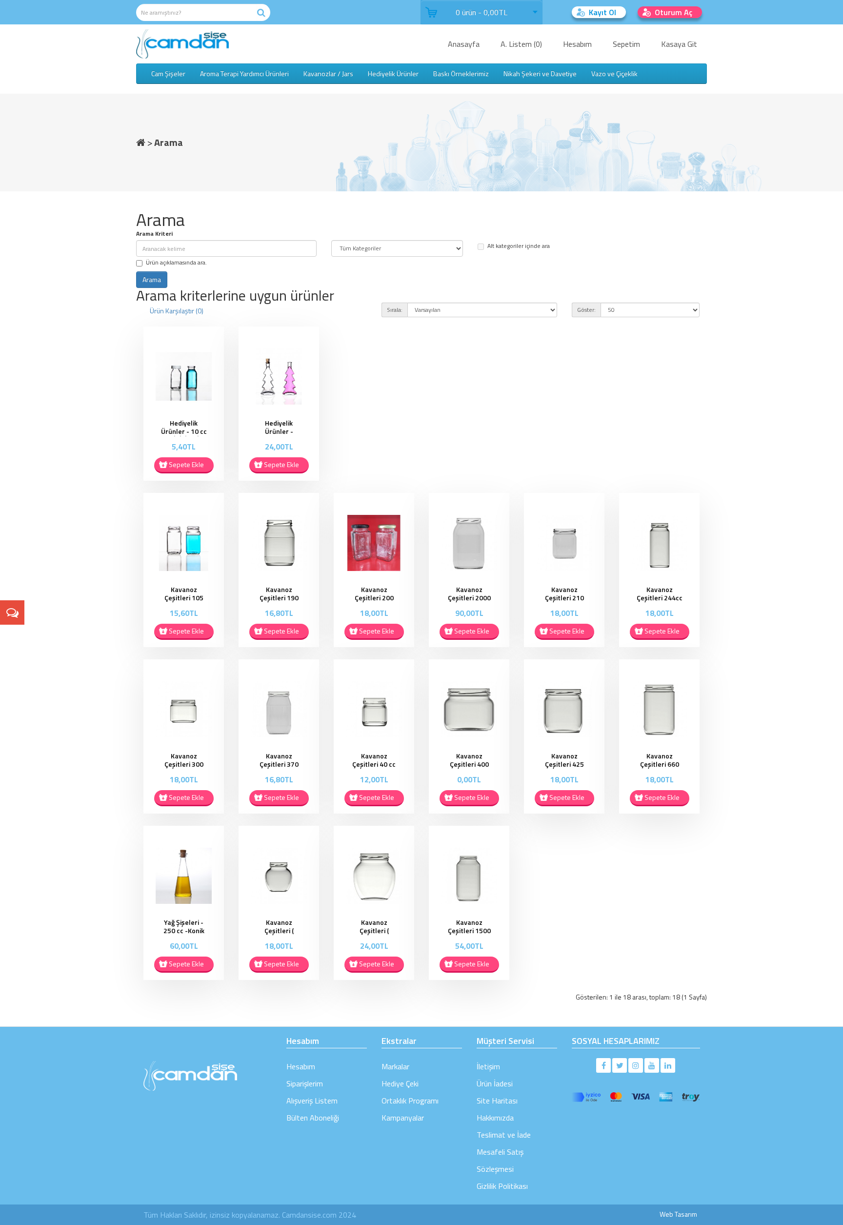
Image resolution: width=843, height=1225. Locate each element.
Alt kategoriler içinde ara (518, 246)
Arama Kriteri (154, 233)
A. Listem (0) (521, 44)
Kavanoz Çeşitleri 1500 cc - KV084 (469, 930)
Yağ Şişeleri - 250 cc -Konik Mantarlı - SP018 (183, 934)
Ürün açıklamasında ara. (176, 262)
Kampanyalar (402, 1117)
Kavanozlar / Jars (328, 73)
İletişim (488, 1066)
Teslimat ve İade (504, 1135)
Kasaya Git (679, 44)
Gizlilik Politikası (502, 1186)
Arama (168, 142)
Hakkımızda (495, 1117)
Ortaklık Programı (410, 1100)
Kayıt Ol (602, 12)
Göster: (586, 309)
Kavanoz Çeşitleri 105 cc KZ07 (183, 597)
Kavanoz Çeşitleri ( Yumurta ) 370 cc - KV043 (374, 934)
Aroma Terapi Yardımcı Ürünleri (244, 73)
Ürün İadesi (495, 1083)
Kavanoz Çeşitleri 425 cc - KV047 (564, 764)
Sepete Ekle (186, 464)
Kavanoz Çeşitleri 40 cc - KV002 (374, 764)
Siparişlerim (304, 1083)
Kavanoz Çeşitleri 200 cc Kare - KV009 (374, 601)
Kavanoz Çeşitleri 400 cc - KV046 (469, 764)
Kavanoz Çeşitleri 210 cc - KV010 (564, 597)
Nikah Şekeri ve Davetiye (540, 73)
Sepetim (626, 44)
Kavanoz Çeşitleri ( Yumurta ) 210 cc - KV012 (279, 934)
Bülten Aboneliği (312, 1117)
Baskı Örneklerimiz (461, 73)
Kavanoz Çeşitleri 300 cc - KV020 (183, 764)
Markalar (395, 1066)
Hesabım (577, 44)
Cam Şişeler (168, 73)
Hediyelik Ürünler (393, 73)
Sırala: (394, 309)
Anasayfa (464, 44)
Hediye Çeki (400, 1083)
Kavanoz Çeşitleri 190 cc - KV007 (279, 597)
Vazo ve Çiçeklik (614, 73)
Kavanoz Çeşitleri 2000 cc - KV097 (469, 597)
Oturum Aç (673, 12)
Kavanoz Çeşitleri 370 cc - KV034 (279, 764)
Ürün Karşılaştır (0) (176, 311)
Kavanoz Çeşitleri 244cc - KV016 (659, 597)
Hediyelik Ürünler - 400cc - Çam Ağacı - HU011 (279, 435)
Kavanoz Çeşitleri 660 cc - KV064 (659, 764)
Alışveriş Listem (312, 1100)
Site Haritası (497, 1100)
